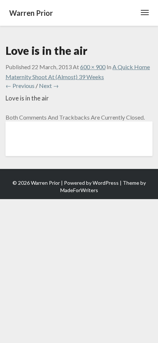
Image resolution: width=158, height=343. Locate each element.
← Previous (20, 85)
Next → (49, 85)
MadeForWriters (79, 190)
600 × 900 (92, 66)
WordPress (106, 183)
